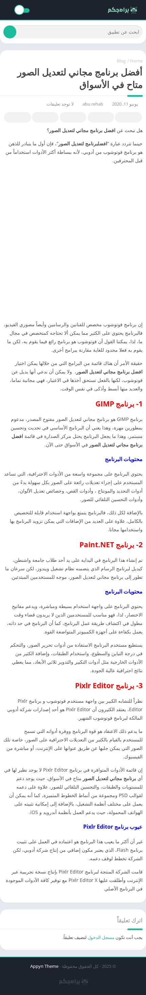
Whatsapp (17, 117)
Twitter (101, 117)
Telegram (45, 117)
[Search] (9, 31)
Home (136, 61)
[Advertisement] (73, 242)
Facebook (128, 117)
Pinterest (73, 117)
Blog (121, 61)
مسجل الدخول (101, 937)
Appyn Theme (44, 966)
